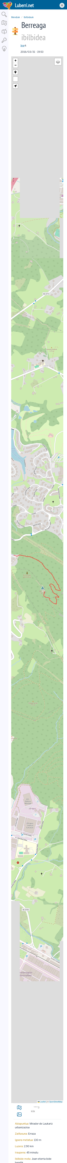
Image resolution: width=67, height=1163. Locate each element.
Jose (22, 45)
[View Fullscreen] (15, 79)
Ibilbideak (29, 17)
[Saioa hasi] (4, 43)
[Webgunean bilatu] (4, 17)
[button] (42, 587)
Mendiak (15, 17)
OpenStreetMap (55, 1101)
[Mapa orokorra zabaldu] (4, 25)
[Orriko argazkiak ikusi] (19, 1114)
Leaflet (43, 1101)
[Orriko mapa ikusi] (19, 1107)
